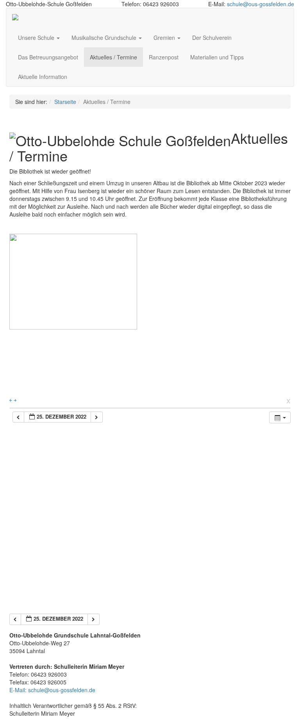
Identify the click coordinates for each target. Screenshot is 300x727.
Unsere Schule (37, 37)
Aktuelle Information (42, 77)
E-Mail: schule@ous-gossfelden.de (52, 690)
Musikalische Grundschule (104, 37)
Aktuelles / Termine (113, 57)
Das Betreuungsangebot (48, 57)
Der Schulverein (212, 37)
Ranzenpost (164, 57)
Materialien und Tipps (217, 57)
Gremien (165, 37)
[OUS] (18, 18)
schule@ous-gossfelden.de (260, 4)
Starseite (65, 102)
